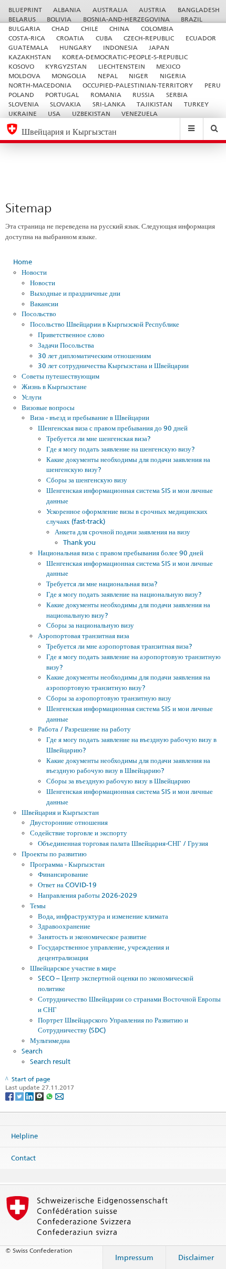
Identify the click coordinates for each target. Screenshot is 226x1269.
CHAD (60, 29)
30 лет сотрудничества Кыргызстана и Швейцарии (113, 365)
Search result (50, 1061)
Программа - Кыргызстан (67, 864)
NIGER (138, 76)
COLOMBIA (157, 29)
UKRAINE (22, 113)
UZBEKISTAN (91, 113)
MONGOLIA (69, 76)
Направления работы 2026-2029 (87, 895)
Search (32, 1051)
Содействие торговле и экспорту (78, 833)
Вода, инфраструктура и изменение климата (103, 916)
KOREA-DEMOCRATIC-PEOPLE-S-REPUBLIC (125, 57)
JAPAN (159, 47)
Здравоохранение (64, 926)
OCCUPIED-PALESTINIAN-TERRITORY (138, 85)
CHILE (89, 29)
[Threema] (40, 1096)
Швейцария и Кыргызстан (60, 812)
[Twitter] (20, 1096)
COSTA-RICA (26, 38)
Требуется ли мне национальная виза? (101, 583)
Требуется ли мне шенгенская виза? (98, 438)
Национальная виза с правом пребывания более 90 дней (120, 553)
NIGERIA (173, 76)
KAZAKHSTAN (29, 57)
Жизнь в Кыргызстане (54, 386)
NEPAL (108, 76)
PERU (212, 85)
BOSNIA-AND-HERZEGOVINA (126, 19)
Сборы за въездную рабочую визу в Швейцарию (118, 781)
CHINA (119, 29)
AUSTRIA (152, 10)
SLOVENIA (23, 104)
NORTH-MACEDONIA (39, 85)
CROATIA (70, 38)
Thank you (79, 542)
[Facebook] (10, 1096)
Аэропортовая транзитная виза (83, 635)
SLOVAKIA (65, 104)
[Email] (59, 1096)
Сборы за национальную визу (90, 625)
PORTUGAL (62, 95)
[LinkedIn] (30, 1096)
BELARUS (22, 19)
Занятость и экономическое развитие (92, 936)
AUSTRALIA (110, 10)
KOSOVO (21, 66)
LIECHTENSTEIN (121, 66)
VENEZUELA (139, 113)
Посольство (39, 313)
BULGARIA (24, 29)
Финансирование (63, 874)
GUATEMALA (28, 47)
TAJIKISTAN (154, 104)
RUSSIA (143, 95)
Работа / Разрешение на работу (84, 729)
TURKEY (196, 104)
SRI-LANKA (109, 104)
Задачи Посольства (66, 345)
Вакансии (44, 303)
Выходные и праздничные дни (75, 293)
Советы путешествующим (60, 376)
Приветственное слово (71, 334)
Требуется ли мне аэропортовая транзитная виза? (119, 646)
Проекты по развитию (54, 853)
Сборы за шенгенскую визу (86, 480)
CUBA (104, 38)
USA (54, 113)
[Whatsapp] (50, 1096)
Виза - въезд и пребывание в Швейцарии (89, 417)
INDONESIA (120, 47)
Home (22, 261)
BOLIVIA (59, 19)
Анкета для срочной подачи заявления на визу (122, 532)
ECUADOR (201, 38)
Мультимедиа (50, 1040)
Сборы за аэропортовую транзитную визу (108, 698)
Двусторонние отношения (69, 822)
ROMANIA (105, 95)
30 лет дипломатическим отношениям (94, 355)
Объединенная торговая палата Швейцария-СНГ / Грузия (123, 843)
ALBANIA (67, 10)
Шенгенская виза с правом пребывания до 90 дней (113, 428)
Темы (38, 905)
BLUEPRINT (25, 10)
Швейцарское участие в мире (73, 968)
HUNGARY (75, 47)
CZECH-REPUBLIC (149, 38)
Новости (34, 272)
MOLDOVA (24, 76)
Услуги (32, 397)
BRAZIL (191, 19)
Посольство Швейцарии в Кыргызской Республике (104, 324)
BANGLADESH (199, 10)
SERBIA (177, 95)
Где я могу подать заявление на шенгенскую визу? (120, 449)
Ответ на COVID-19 (67, 884)
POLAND (21, 95)
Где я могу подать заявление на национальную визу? (123, 594)
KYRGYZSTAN (66, 66)
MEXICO (168, 66)
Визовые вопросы (48, 407)
